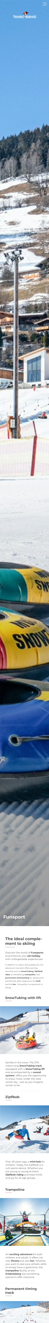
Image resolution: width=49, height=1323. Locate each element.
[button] (45, 4)
